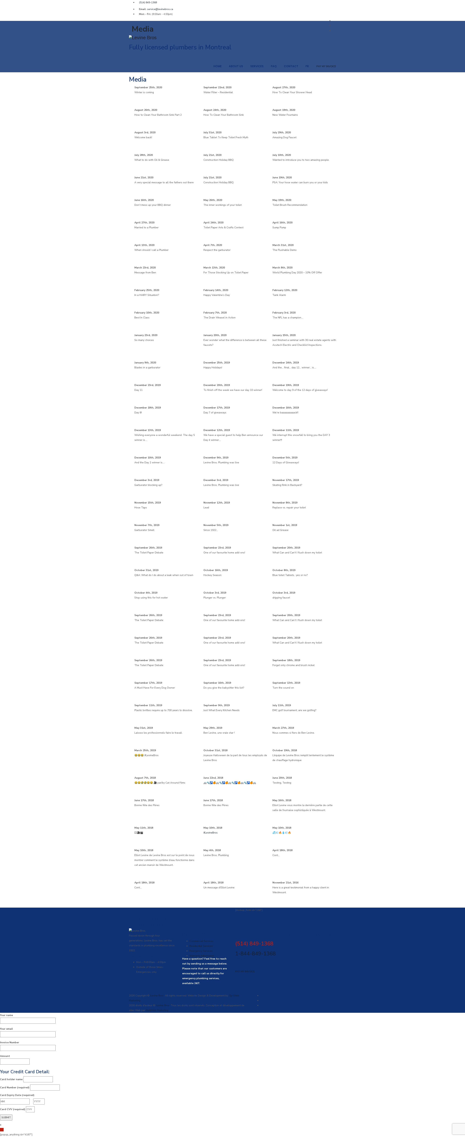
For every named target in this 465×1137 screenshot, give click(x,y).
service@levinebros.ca (160, 9)
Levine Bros (157, 995)
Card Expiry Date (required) (17, 1095)
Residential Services (201, 946)
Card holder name (11, 1079)
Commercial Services (201, 941)
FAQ (274, 66)
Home (217, 66)
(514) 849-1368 (148, 2)
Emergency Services (201, 951)
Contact (291, 66)
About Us (236, 66)
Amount (5, 1056)
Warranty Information (201, 956)
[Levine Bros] (232, 37)
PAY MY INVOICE (326, 66)
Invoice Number (9, 1042)
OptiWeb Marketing (157, 1010)
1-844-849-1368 (255, 953)
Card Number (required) (14, 1087)
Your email (6, 1029)
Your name (6, 1015)
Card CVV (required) (12, 1109)
